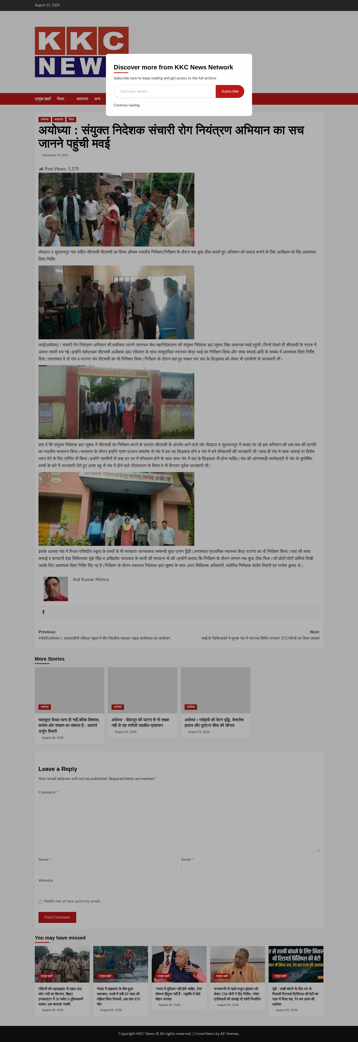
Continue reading (127, 105)
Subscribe (230, 91)
